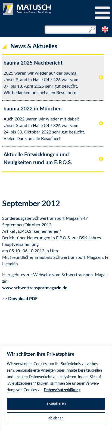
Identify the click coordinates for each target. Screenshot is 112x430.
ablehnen (56, 418)
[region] (56, 387)
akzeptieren (56, 404)
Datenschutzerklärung (62, 390)
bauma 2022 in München (33, 109)
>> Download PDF (20, 299)
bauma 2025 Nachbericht (33, 63)
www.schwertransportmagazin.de (34, 288)
